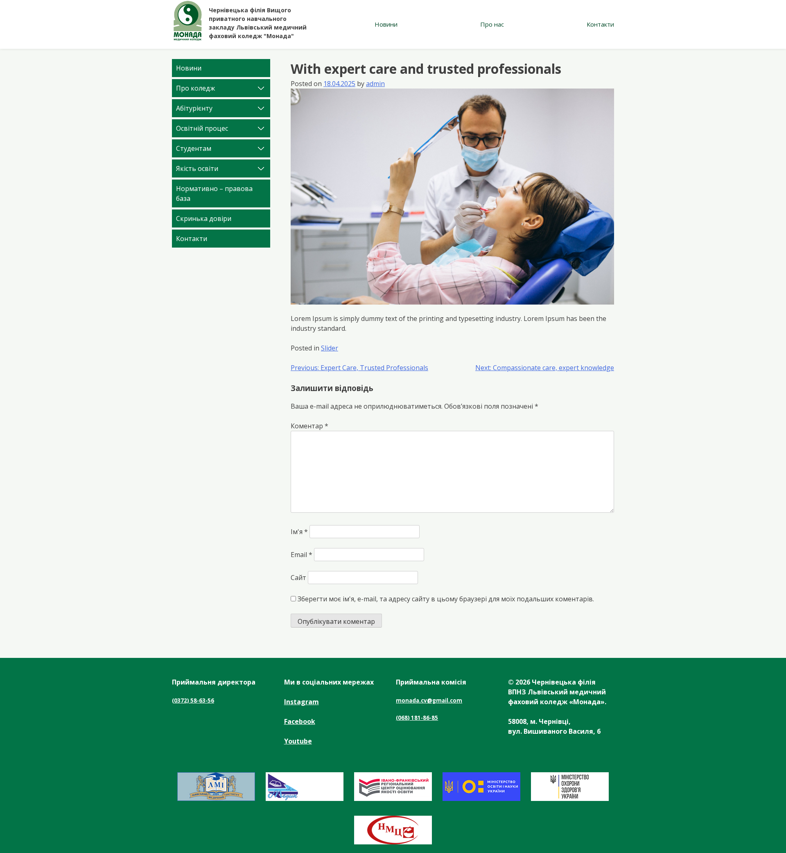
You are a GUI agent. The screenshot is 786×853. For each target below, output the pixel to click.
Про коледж (195, 88)
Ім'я (299, 531)
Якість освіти (197, 168)
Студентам (193, 148)
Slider (329, 348)
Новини (386, 24)
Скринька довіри (203, 218)
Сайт (298, 577)
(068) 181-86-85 (417, 717)
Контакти (600, 24)
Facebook (299, 721)
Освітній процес (202, 128)
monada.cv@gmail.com (429, 700)
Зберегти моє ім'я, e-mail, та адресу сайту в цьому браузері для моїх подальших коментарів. (446, 598)
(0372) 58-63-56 (193, 700)
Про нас (492, 24)
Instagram (301, 701)
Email (301, 554)
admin (375, 83)
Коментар (309, 425)
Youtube (298, 741)
